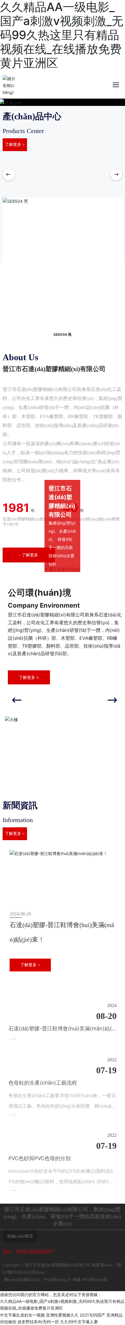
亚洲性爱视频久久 (62, 1314)
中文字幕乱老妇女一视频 (22, 1314)
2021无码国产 (92, 1314)
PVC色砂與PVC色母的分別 (39, 1158)
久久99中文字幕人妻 (79, 1321)
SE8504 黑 (62, 334)
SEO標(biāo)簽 (95, 1279)
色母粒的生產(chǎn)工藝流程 (42, 1083)
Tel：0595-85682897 (28, 1251)
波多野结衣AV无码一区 (38, 1321)
